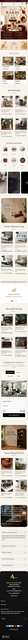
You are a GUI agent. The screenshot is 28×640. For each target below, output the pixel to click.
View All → (14, 93)
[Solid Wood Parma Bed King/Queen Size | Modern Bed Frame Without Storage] (21, 237)
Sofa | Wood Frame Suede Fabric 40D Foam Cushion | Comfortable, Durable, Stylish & (7, 110)
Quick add (7, 240)
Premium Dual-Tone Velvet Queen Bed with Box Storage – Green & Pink (7, 270)
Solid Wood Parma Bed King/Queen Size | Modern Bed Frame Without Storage (20, 246)
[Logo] (16, 4)
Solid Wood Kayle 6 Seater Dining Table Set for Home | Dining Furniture (6, 494)
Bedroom (19, 372)
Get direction (14, 595)
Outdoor (19, 376)
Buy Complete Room (14, 415)
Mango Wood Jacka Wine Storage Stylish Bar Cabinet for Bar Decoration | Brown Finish (20, 328)
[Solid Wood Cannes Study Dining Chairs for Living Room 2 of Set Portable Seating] (21, 464)
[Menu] (2, 4)
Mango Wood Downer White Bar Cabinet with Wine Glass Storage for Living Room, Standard (6, 328)
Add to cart (7, 103)
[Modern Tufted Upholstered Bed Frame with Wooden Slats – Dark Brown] (21, 261)
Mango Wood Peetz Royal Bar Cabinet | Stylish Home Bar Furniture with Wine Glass (7, 352)
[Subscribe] (25, 619)
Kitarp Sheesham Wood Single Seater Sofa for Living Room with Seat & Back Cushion (21, 132)
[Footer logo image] (14, 577)
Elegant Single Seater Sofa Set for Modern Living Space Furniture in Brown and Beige (6, 133)
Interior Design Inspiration (8, 559)
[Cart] (26, 4)
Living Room (10, 372)
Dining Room (10, 376)
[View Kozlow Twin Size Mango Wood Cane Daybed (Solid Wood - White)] (20, 393)
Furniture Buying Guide (7, 565)
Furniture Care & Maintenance (9, 546)
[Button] (22, 4)
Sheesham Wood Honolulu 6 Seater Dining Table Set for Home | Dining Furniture (6, 472)
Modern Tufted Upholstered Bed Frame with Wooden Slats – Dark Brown (20, 270)
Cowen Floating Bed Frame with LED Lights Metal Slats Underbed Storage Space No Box (7, 246)
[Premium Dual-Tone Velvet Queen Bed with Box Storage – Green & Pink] (7, 261)
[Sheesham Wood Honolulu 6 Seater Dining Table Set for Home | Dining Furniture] (7, 464)
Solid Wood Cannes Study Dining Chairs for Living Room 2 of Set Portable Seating (20, 472)
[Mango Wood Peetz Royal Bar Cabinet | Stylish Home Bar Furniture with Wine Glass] (7, 343)
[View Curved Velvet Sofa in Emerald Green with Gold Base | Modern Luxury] (16, 390)
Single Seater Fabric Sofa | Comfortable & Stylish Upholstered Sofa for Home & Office (20, 110)
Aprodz (16, 629)
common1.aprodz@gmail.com (14, 521)
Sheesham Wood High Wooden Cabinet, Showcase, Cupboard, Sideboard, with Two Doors (20, 494)
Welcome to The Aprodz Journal (9, 532)
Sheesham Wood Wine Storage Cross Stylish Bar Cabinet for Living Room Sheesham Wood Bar (21, 351)
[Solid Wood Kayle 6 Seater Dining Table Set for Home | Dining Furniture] (7, 486)
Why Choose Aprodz (6, 552)
